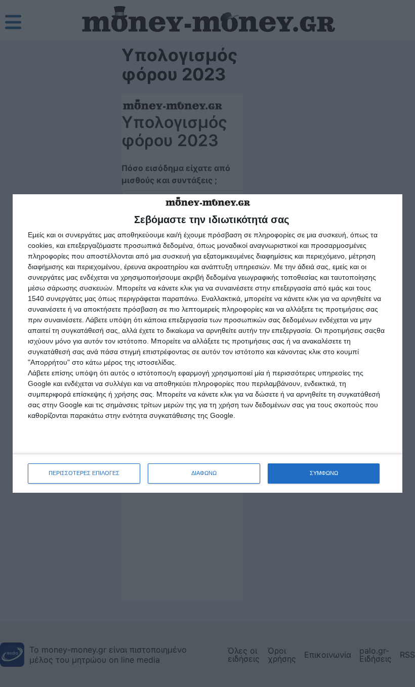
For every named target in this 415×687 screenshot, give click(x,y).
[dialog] (207, 343)
